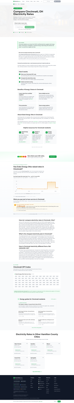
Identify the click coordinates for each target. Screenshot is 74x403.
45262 (30, 284)
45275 (19, 286)
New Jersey (41, 385)
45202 (19, 276)
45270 (51, 284)
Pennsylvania (42, 381)
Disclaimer (55, 383)
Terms (55, 381)
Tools (47, 381)
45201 (16, 276)
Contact (38, 1)
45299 (37, 286)
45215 (19, 278)
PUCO (21, 122)
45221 (39, 278)
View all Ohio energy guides (36, 327)
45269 (47, 284)
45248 (44, 282)
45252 (58, 282)
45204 (26, 276)
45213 (57, 276)
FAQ (31, 381)
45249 (47, 282)
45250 (51, 282)
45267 (40, 284)
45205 (30, 276)
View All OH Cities (36, 371)
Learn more (40, 401)
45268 (44, 284)
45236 (47, 280)
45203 (23, 276)
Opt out (55, 401)
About (34, 1)
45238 (54, 280)
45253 (16, 284)
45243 (26, 282)
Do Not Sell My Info (57, 389)
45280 (26, 286)
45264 (37, 284)
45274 (16, 286)
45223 (46, 278)
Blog (47, 387)
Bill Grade (27, 1)
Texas (40, 389)
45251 (54, 282)
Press (31, 385)
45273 (58, 284)
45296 (30, 286)
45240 (16, 282)
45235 (44, 280)
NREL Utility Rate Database (22, 210)
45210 (47, 276)
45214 (16, 278)
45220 (36, 278)
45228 (19, 280)
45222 (43, 278)
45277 (23, 286)
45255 (23, 284)
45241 (19, 282)
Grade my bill (53, 156)
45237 (51, 280)
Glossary (47, 389)
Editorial (32, 387)
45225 (53, 278)
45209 (44, 276)
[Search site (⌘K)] (41, 1)
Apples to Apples (53, 122)
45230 (26, 280)
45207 (37, 276)
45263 (33, 284)
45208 (40, 276)
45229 (23, 280)
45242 (23, 282)
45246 (37, 282)
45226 (57, 278)
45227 (16, 280)
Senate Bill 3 (35, 121)
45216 (23, 278)
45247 (40, 282)
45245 (33, 282)
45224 (50, 278)
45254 (20, 284)
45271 (54, 284)
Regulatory (55, 387)
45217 (26, 278)
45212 (54, 276)
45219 (33, 278)
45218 (29, 278)
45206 (33, 276)
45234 (40, 280)
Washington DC (42, 387)
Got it (59, 401)
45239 (58, 280)
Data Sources (56, 385)
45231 (30, 280)
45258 (26, 284)
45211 (50, 276)
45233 (37, 280)
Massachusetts (42, 383)
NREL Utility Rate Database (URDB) (20, 196)
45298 (33, 286)
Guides (31, 1)
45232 (33, 280)
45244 (30, 282)
